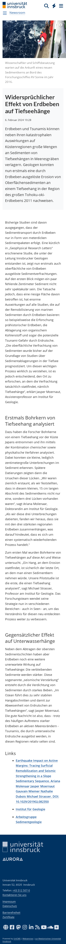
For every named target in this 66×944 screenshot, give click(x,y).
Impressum (9, 901)
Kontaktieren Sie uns (14, 895)
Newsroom (17, 13)
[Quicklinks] (54, 6)
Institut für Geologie (30, 809)
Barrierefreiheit (11, 912)
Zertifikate (8, 917)
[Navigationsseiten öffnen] (5, 13)
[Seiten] (61, 6)
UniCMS (17, 938)
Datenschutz (10, 906)
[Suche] (46, 6)
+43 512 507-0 (21, 890)
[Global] (53, 5)
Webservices (28, 938)
